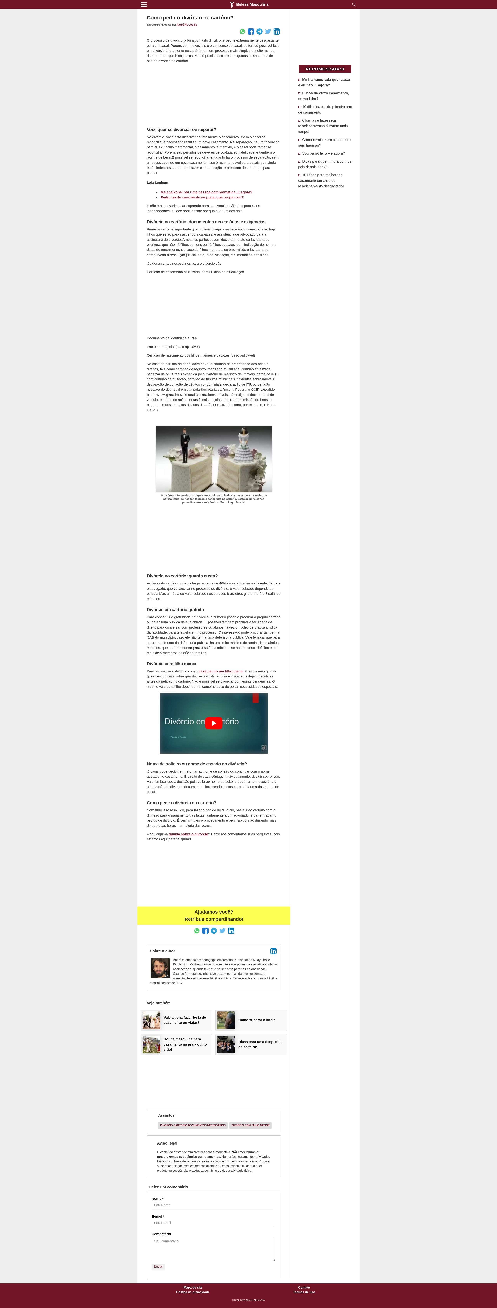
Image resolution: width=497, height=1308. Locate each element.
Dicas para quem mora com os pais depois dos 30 (324, 164)
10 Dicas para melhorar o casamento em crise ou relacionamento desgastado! (321, 180)
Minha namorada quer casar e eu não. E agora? (324, 82)
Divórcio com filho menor (250, 1125)
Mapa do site (193, 1287)
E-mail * (158, 1216)
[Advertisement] (214, 94)
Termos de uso (304, 1292)
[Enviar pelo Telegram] (259, 31)
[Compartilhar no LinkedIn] (277, 31)
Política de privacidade (193, 1292)
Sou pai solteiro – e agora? (323, 153)
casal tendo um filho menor (221, 671)
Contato (304, 1287)
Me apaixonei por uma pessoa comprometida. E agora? (206, 192)
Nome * (158, 1199)
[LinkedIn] (273, 951)
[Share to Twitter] (268, 31)
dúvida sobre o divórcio (188, 834)
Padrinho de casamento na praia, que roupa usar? (202, 197)
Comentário (161, 1234)
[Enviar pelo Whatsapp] (242, 31)
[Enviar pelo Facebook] (251, 31)
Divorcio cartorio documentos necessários (193, 1125)
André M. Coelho (187, 24)
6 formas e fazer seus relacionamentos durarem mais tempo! (323, 126)
